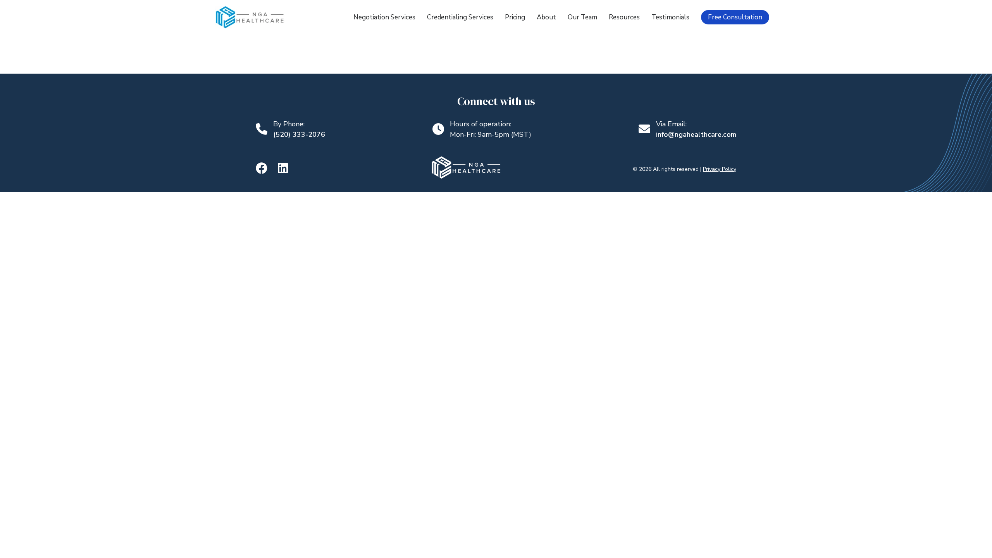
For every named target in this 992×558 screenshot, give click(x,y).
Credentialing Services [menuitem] (460, 17)
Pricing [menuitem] (515, 17)
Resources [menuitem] (624, 17)
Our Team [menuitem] (582, 17)
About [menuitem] (546, 17)
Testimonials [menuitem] (670, 17)
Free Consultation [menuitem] (735, 17)
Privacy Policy (719, 169)
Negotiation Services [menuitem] (384, 17)
